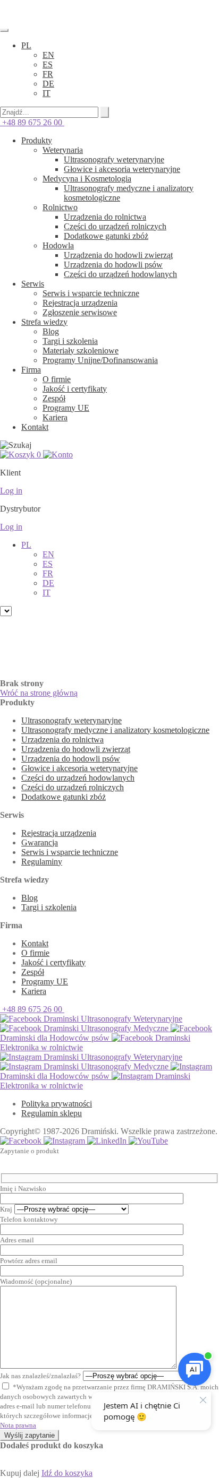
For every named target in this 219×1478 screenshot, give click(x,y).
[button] (26, 45)
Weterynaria (63, 149)
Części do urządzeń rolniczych (115, 226)
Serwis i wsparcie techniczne (91, 293)
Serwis (32, 283)
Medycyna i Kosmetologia (87, 178)
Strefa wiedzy (44, 321)
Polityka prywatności (56, 1103)
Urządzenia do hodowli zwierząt (118, 255)
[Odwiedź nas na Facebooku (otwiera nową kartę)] (22, 1140)
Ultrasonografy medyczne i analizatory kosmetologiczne (115, 729)
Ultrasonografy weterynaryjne (114, 159)
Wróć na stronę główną (39, 692)
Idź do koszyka (66, 1472)
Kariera (55, 417)
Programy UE (66, 407)
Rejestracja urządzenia (80, 302)
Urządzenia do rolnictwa (105, 216)
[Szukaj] (104, 112)
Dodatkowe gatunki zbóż (106, 235)
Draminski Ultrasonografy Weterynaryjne (111, 1018)
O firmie (57, 379)
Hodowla (58, 245)
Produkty (36, 140)
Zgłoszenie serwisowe (80, 312)
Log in (11, 490)
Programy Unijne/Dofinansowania (100, 360)
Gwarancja (39, 842)
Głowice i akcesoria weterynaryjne (122, 169)
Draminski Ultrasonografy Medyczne (106, 1028)
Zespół (54, 398)
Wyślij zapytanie (29, 1435)
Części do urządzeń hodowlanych (120, 274)
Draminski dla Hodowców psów (56, 1037)
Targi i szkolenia (70, 340)
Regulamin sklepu (51, 1113)
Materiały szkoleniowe (81, 350)
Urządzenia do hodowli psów (113, 264)
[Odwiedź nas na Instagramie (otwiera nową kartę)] (65, 1140)
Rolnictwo (60, 207)
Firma (31, 369)
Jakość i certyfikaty (75, 388)
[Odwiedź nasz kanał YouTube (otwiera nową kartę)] (148, 1140)
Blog (51, 331)
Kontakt (34, 426)
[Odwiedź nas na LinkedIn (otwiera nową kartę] (108, 1140)
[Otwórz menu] (4, 30)
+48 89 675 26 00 (32, 122)
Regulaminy (41, 861)
